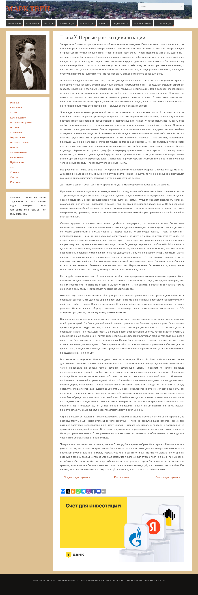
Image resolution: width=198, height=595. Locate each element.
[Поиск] (180, 7)
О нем (13, 112)
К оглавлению (122, 477)
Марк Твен (28, 8)
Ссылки (14, 172)
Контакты (15, 182)
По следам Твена (19, 142)
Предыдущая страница (77, 477)
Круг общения (18, 117)
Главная (14, 102)
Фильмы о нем (18, 152)
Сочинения (16, 132)
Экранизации (17, 137)
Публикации (17, 162)
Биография (16, 107)
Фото (13, 167)
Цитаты (14, 127)
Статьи (14, 177)
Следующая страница (168, 477)
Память (14, 147)
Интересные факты (21, 122)
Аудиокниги (17, 157)
